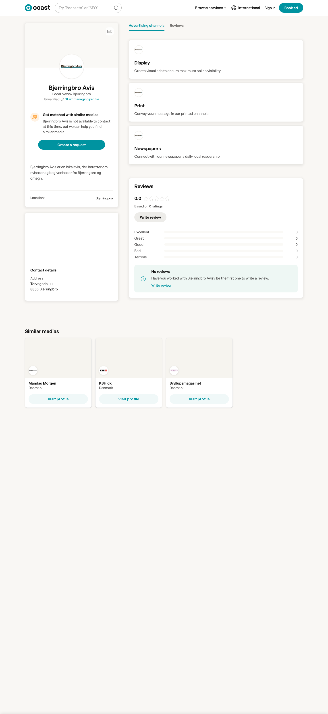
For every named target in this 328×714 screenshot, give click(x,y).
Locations (38, 198)
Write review (150, 217)
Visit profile (58, 399)
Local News (61, 94)
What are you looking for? (77, 4)
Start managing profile (82, 99)
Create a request (71, 145)
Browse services (209, 8)
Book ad (291, 8)
